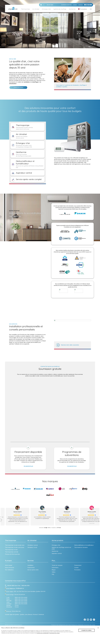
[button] (99, 517)
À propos (8, 561)
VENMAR (76, 207)
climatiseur (24, 75)
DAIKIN (74, 209)
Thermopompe (10, 540)
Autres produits (57, 540)
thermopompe (34, 75)
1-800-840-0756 (25, 585)
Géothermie (72, 9)
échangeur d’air (15, 75)
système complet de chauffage (17, 77)
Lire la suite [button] (62, 523)
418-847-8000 (10, 585)
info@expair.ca (20, 588)
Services (30, 561)
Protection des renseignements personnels (61, 624)
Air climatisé (31, 540)
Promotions (83, 9)
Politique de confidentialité (77, 624)
